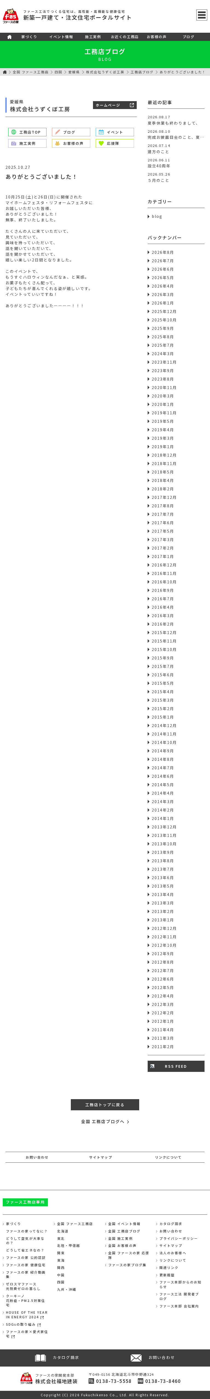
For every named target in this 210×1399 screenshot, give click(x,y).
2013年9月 (163, 852)
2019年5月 (163, 421)
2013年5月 (163, 886)
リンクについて (168, 1157)
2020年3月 (163, 396)
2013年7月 (163, 869)
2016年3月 (163, 615)
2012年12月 (164, 928)
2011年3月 (163, 1038)
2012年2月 (163, 1012)
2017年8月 (163, 505)
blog (157, 216)
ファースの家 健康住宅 (26, 1264)
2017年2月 (163, 548)
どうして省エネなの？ (25, 1250)
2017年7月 (163, 514)
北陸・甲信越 (68, 1245)
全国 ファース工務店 (31, 72)
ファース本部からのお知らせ (180, 1284)
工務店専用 (25, 1202)
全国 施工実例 (120, 1238)
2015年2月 (163, 708)
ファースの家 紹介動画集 (26, 1274)
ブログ (189, 36)
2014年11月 (164, 734)
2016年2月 (163, 624)
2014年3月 (163, 801)
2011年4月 (163, 1029)
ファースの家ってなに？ (27, 1231)
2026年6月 (163, 269)
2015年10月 (164, 649)
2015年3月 (163, 700)
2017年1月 (163, 556)
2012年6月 (163, 979)
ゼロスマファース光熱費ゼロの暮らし (23, 1286)
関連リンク (169, 1267)
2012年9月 (163, 953)
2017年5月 (163, 531)
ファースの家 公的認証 (26, 1257)
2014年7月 (163, 767)
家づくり (29, 36)
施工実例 (93, 36)
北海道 (63, 1231)
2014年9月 (163, 750)
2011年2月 (163, 1046)
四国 (58, 72)
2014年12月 (164, 725)
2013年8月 (163, 860)
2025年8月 (163, 336)
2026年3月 (163, 294)
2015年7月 (163, 666)
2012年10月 (164, 945)
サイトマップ (100, 1157)
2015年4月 (163, 691)
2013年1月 (163, 919)
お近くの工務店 (125, 36)
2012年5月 (163, 987)
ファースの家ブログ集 (127, 1264)
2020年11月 (164, 387)
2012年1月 (163, 1021)
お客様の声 (157, 36)
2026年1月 (163, 303)
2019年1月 (163, 446)
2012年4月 (163, 996)
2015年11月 (164, 641)
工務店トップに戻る (105, 1104)
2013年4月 (163, 894)
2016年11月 (164, 573)
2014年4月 (163, 793)
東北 (61, 1238)
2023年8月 (163, 379)
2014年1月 (163, 818)
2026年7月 (163, 260)
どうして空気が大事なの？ (25, 1240)
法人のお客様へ (172, 1252)
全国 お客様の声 (122, 1245)
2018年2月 (163, 489)
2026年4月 (163, 286)
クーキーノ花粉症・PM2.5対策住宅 (25, 1300)
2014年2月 (163, 810)
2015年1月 (163, 717)
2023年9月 (163, 370)
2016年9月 (163, 590)
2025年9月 (163, 328)
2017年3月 (163, 539)
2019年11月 (164, 412)
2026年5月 (163, 277)
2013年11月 (164, 835)
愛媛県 (74, 72)
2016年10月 (164, 581)
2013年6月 (163, 877)
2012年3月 (163, 1004)
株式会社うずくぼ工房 (105, 72)
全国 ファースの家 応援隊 (128, 1255)
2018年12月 (164, 455)
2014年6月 (163, 776)
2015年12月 (164, 632)
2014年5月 (163, 784)
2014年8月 (163, 759)
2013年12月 (164, 827)
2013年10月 (164, 843)
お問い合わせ (37, 1157)
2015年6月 (163, 674)
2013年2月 (163, 911)
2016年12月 (164, 565)
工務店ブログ (105, 51)
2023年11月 (164, 362)
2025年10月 (164, 319)
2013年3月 (163, 903)
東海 (61, 1260)
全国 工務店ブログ (124, 1231)
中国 (61, 1275)
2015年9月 (163, 658)
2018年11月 (164, 463)
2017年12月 (164, 497)
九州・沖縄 (67, 1289)
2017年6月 (163, 522)
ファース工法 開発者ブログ (179, 1296)
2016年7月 (163, 598)
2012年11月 (164, 936)
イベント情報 (61, 36)
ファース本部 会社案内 (179, 1306)
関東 (61, 1252)
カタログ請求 (171, 1223)
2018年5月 (163, 472)
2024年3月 (163, 353)
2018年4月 (163, 480)
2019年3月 (163, 438)
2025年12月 (164, 311)
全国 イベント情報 (124, 1223)
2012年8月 (163, 962)
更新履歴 (167, 1275)
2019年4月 (163, 429)
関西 (61, 1267)
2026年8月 (163, 252)
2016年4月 (163, 607)
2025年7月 (163, 345)
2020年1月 (163, 404)
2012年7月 (163, 970)
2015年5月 (163, 683)
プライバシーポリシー (178, 1238)
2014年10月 (164, 742)
